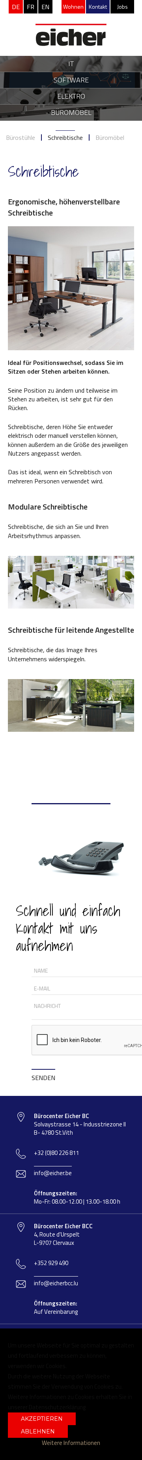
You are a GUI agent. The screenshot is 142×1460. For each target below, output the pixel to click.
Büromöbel (109, 137)
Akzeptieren (42, 1418)
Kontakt (98, 6)
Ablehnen (38, 1431)
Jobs (122, 6)
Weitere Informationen (71, 1442)
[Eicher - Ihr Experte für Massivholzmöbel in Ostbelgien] (71, 23)
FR (30, 6)
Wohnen (73, 6)
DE (16, 6)
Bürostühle (20, 137)
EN (45, 6)
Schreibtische (65, 137)
